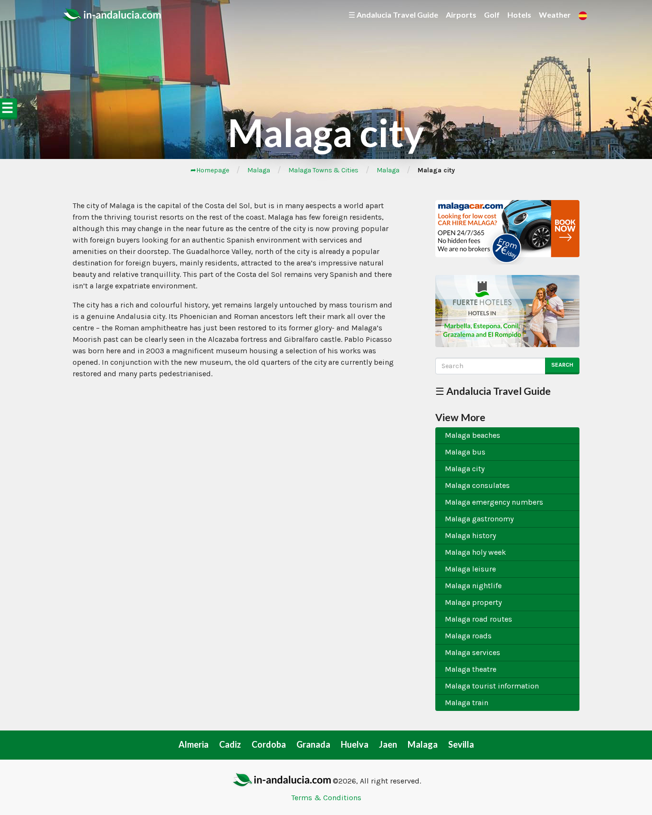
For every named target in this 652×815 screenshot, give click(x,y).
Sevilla (461, 744)
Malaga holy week (475, 552)
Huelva (354, 744)
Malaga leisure (470, 568)
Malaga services (472, 652)
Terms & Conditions (326, 797)
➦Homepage (209, 170)
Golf (492, 14)
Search (562, 364)
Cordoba (269, 744)
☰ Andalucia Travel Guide (393, 14)
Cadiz (230, 744)
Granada (313, 744)
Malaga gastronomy (479, 518)
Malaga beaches (472, 435)
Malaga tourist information (492, 685)
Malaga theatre (470, 669)
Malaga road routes (478, 619)
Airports (461, 14)
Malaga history (470, 535)
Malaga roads (468, 635)
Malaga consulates (477, 485)
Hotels (519, 14)
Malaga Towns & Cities (323, 170)
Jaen (388, 744)
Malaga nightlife (473, 585)
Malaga (258, 170)
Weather (555, 14)
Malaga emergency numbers (494, 502)
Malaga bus (465, 451)
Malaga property (473, 602)
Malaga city (464, 468)
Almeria (194, 744)
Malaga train (466, 702)
